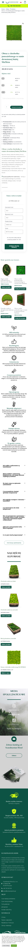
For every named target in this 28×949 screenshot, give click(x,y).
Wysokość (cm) (9, 214)
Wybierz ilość (6, 74)
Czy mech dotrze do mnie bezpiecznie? (11, 508)
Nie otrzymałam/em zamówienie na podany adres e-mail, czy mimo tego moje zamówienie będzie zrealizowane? (14, 518)
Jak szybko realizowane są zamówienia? (11, 466)
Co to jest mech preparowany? (13, 535)
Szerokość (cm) (9, 207)
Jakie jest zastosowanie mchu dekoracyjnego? (12, 527)
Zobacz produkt (6, 287)
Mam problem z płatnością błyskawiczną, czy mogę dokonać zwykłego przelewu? (13, 475)
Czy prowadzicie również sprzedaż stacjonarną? (11, 492)
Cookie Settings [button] (6, 945)
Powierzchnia (8, 221)
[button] (3, 2)
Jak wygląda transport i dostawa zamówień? (13, 500)
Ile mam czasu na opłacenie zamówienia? (11, 483)
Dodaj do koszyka (16, 107)
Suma (6, 228)
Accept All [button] (14, 945)
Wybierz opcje (6, 673)
